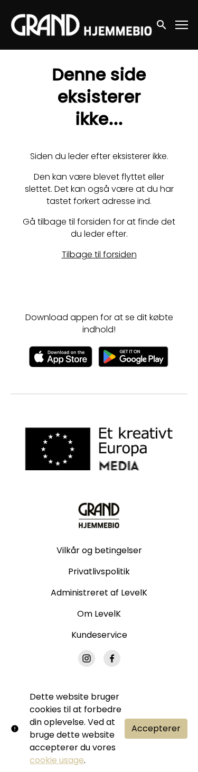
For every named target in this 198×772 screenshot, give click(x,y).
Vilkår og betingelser (99, 550)
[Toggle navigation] (182, 25)
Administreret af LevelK (99, 593)
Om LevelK (99, 614)
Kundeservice (99, 635)
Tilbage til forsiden (99, 254)
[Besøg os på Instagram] (86, 658)
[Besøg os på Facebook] (111, 658)
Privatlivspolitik (99, 571)
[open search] (162, 25)
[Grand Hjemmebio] (99, 515)
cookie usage (57, 760)
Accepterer (156, 728)
